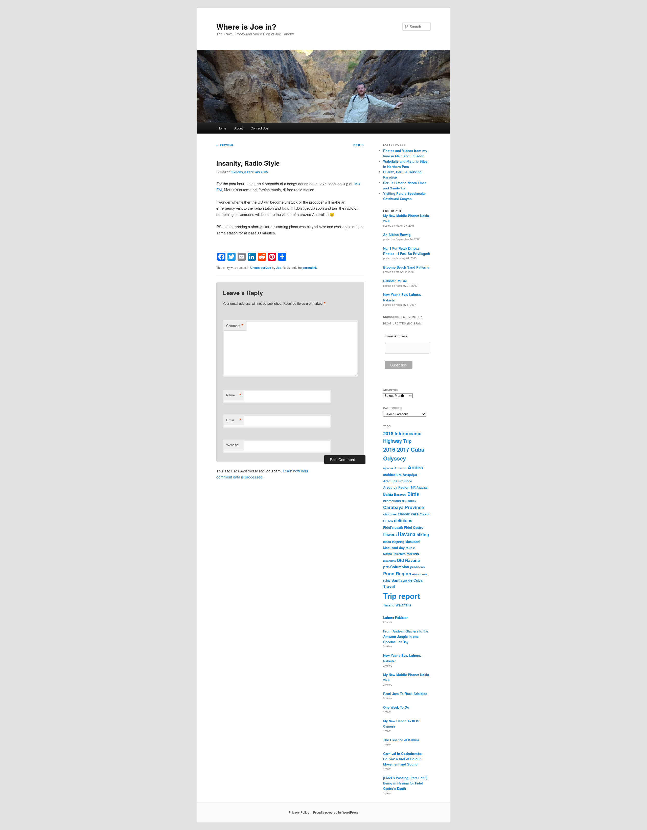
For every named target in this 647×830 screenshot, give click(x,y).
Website (232, 444)
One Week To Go (396, 707)
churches (390, 514)
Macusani (412, 541)
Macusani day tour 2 (399, 547)
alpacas (388, 468)
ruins (386, 580)
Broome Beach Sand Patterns (406, 267)
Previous (224, 144)
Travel (389, 586)
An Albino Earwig (397, 234)
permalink (310, 267)
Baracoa (400, 494)
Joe (278, 267)
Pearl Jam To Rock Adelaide (405, 693)
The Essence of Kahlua (401, 739)
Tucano (389, 605)
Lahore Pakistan (395, 617)
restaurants (419, 574)
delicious (403, 520)
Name (233, 395)
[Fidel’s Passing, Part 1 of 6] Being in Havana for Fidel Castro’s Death (405, 783)
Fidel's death (393, 527)
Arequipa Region (396, 487)
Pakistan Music (395, 280)
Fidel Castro (413, 527)
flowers (390, 534)
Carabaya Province (403, 507)
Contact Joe (259, 128)
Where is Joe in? (246, 26)
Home (222, 128)
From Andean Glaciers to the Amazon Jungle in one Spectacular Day (405, 636)
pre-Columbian (396, 566)
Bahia (388, 494)
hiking (423, 534)
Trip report (401, 596)
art (412, 487)
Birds (413, 494)
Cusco (388, 521)
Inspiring (398, 541)
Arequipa (410, 474)
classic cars (408, 514)
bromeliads (392, 500)
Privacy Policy (299, 812)
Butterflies (409, 501)
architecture (392, 474)
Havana (406, 534)
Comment (235, 326)
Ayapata (422, 487)
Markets (413, 553)
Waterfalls (403, 605)
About (238, 128)
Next (358, 144)
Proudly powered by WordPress (336, 812)
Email (233, 420)
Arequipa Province (397, 481)
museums (389, 561)
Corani (424, 514)
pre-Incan (417, 567)
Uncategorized (260, 267)
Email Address (396, 336)
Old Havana (408, 560)
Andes (415, 467)
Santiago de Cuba (407, 580)
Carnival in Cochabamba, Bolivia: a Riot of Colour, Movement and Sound (403, 759)
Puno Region (397, 573)
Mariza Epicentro (394, 554)
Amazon (400, 468)
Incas (387, 541)
